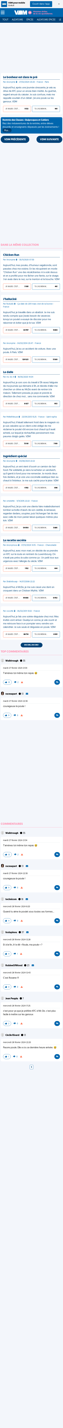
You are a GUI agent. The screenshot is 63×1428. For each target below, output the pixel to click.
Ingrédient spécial (15, 456)
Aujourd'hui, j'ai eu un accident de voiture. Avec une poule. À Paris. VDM (29, 351)
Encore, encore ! (31, 645)
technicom (11, 899)
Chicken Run (11, 255)
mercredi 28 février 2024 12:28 (16, 940)
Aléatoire (17, 20)
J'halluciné (10, 299)
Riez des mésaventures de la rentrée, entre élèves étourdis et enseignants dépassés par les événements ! (30, 125)
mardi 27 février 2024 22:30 (15, 701)
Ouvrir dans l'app (41, 4)
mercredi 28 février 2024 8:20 (16, 907)
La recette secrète (14, 540)
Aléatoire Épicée (46, 20)
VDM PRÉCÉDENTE (15, 139)
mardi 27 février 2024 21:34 (15, 668)
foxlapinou (11, 932)
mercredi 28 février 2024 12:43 (16, 973)
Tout (5, 20)
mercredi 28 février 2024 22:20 (17, 1042)
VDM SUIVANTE (49, 139)
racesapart (11, 694)
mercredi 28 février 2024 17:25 (16, 1006)
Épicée (30, 20)
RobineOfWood (14, 965)
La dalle (8, 372)
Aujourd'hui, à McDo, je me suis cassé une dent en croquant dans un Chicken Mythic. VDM (28, 589)
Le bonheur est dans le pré (20, 77)
